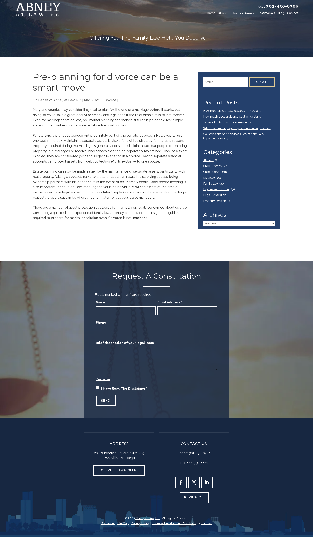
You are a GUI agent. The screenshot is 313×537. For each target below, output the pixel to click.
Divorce (110, 100)
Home (211, 13)
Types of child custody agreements (227, 122)
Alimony (208, 160)
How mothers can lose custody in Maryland (232, 110)
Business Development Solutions (174, 523)
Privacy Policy (140, 523)
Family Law (211, 183)
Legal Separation (214, 195)
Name (100, 302)
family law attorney (109, 213)
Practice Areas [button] (242, 13)
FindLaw (206, 523)
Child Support (212, 172)
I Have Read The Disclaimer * (124, 388)
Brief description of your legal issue (125, 343)
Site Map (123, 523)
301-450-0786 (282, 6)
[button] (309, 510)
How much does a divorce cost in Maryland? (233, 116)
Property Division (214, 201)
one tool (39, 140)
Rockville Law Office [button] (119, 470)
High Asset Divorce (216, 189)
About (222, 13)
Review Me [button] (194, 497)
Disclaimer (103, 379)
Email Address (169, 302)
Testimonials (266, 13)
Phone (101, 322)
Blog (281, 13)
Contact (292, 13)
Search (261, 82)
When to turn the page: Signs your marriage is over (237, 128)
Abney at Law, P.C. (67, 100)
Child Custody (212, 166)
